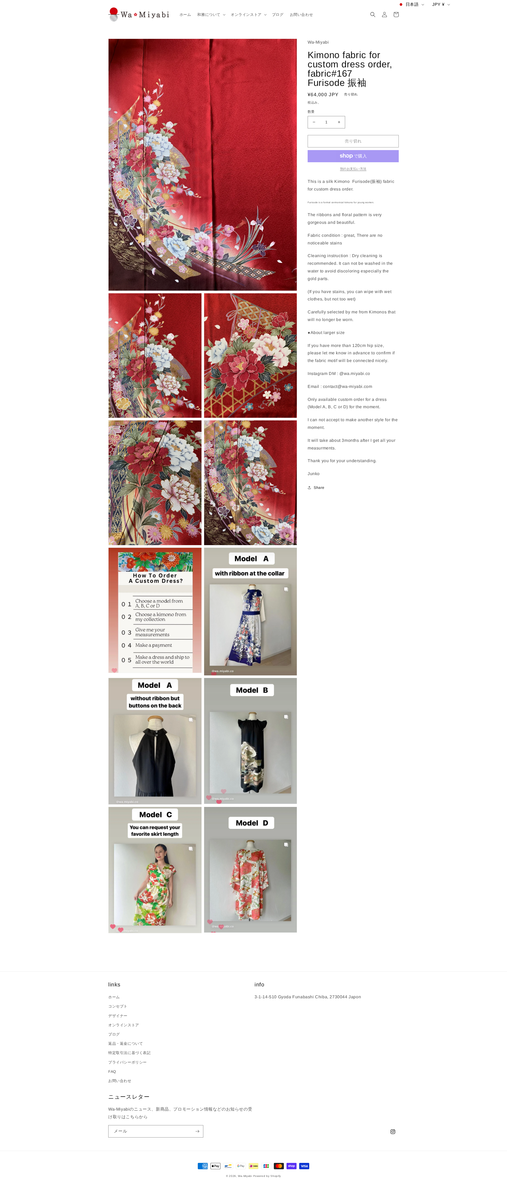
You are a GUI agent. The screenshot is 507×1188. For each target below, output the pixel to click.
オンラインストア (123, 1025)
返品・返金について (125, 1043)
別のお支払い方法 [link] (353, 168)
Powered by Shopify (267, 1176)
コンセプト (118, 1006)
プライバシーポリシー (127, 1062)
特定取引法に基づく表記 (129, 1053)
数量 (311, 112)
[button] (211, 14)
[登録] (197, 1131)
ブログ (114, 1034)
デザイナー (118, 1016)
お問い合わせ (120, 1081)
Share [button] (319, 487)
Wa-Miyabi (245, 1176)
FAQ (112, 1071)
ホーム (114, 997)
